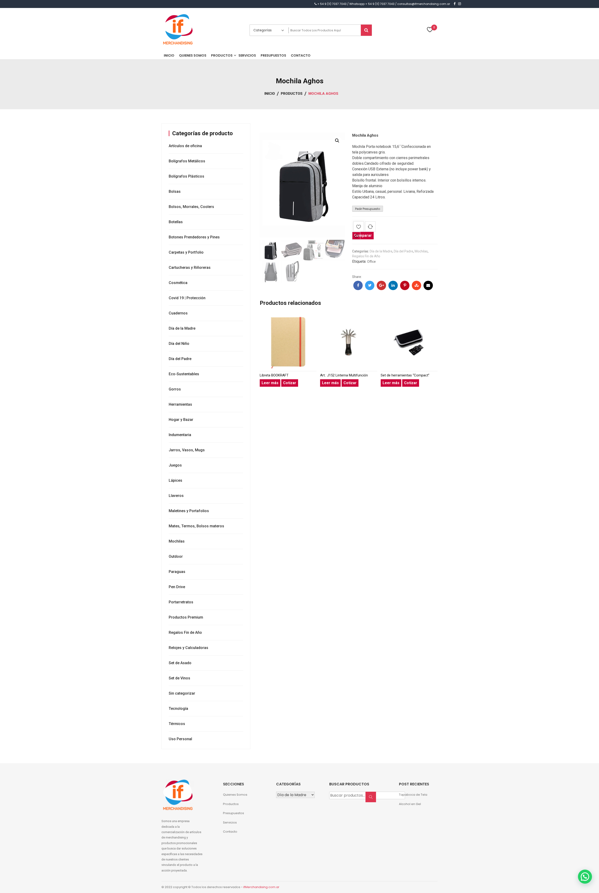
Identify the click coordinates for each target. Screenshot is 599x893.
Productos (231, 804)
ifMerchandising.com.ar (261, 887)
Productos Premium (186, 617)
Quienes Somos (235, 794)
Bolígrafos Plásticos (186, 176)
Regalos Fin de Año (366, 256)
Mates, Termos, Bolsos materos (196, 526)
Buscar (372, 800)
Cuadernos (178, 313)
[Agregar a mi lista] (358, 227)
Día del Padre (403, 251)
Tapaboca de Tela (413, 794)
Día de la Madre (381, 251)
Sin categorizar (182, 693)
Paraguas (177, 571)
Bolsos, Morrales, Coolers (191, 206)
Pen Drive (177, 587)
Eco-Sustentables (184, 374)
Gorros (175, 389)
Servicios (230, 822)
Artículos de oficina (185, 146)
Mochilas (421, 251)
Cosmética (178, 283)
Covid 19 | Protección (187, 298)
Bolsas (175, 191)
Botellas (176, 222)
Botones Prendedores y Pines (194, 237)
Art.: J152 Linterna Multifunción (344, 375)
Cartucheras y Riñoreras (190, 267)
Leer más (270, 383)
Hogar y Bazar (181, 419)
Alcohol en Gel (410, 804)
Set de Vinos (179, 678)
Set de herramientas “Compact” (405, 375)
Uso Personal (180, 739)
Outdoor (176, 556)
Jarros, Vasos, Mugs (187, 450)
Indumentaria (180, 435)
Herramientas (180, 404)
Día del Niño (179, 343)
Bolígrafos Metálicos (187, 161)
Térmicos (177, 724)
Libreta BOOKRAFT (274, 375)
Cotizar (289, 383)
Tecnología (178, 708)
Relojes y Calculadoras (188, 647)
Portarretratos (181, 602)
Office (371, 261)
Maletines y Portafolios (189, 511)
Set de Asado (180, 663)
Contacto (230, 831)
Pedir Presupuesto (367, 209)
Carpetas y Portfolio (186, 252)
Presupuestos (233, 813)
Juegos (175, 465)
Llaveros (176, 495)
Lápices (175, 480)
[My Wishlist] (430, 30)
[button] (337, 140)
